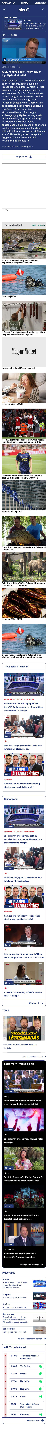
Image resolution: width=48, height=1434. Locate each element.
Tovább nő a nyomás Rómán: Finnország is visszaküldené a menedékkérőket (23, 1179)
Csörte (6, 1304)
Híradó (6, 1279)
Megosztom (22, 156)
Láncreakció (9, 1249)
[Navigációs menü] (4, 9)
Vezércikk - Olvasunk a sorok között (19, 699)
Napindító (24, 1381)
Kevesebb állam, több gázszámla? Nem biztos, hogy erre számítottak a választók (24, 956)
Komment (8, 779)
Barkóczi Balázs (8, 67)
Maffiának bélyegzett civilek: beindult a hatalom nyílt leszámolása (23, 747)
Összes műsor (33, 1420)
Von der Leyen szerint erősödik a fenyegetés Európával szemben (20, 1255)
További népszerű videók (32, 1057)
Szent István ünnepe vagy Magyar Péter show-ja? (23, 1141)
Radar (23, 1396)
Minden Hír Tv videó (30, 1264)
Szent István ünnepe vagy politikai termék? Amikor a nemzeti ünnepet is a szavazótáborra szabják (35, 27)
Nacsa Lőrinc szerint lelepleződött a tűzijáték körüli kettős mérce (21, 1217)
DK (20, 67)
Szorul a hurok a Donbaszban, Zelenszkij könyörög (20, 1046)
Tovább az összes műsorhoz (30, 1339)
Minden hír (34, 1003)
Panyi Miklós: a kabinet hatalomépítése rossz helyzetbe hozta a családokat (22, 1102)
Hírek (6, 741)
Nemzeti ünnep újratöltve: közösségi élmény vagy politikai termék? (22, 785)
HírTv (4, 35)
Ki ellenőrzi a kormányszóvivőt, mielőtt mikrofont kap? (23, 994)
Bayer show (9, 1314)
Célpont (7, 1294)
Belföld (14, 35)
